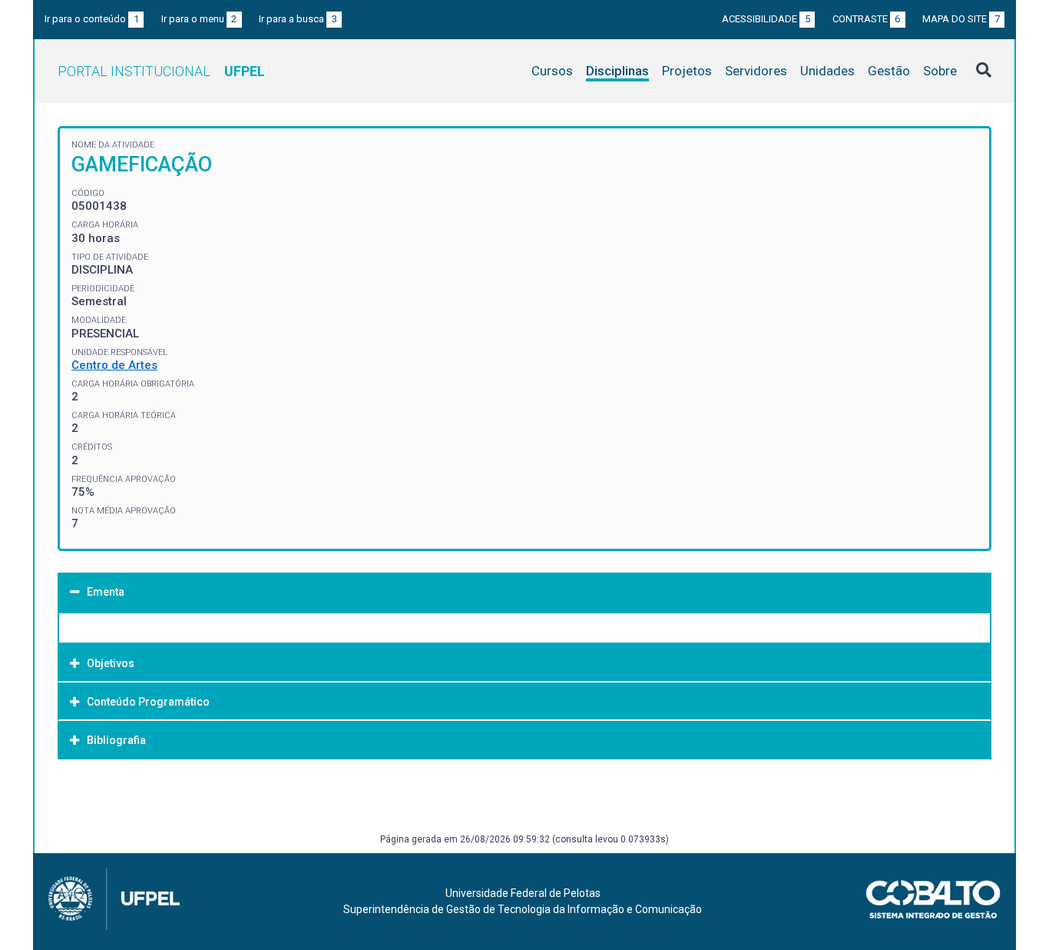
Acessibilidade (766, 19)
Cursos (552, 70)
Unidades (827, 70)
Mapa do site (961, 19)
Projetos (687, 70)
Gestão (889, 70)
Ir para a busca (298, 19)
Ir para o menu (199, 19)
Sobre (940, 70)
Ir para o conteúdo (92, 19)
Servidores (756, 70)
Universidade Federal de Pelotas (523, 893)
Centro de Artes (114, 365)
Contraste (866, 19)
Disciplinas (617, 70)
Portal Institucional (161, 71)
